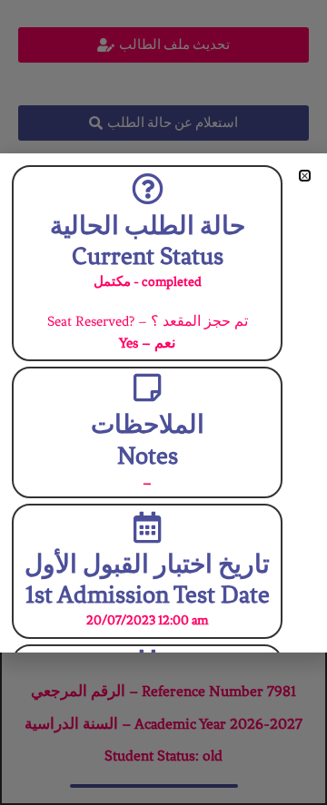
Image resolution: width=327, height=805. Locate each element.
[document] (163, 402)
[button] (305, 176)
